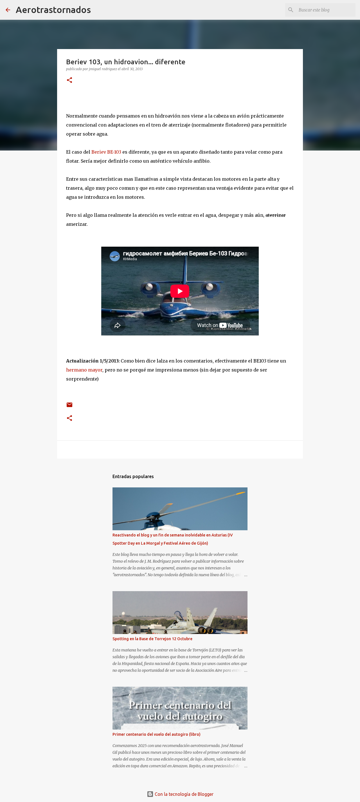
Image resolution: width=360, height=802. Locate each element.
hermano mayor (84, 370)
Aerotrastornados (53, 10)
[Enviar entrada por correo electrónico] (69, 407)
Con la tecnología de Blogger (183, 794)
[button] (69, 80)
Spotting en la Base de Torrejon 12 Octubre (152, 639)
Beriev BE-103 (106, 152)
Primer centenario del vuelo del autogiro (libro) (156, 734)
